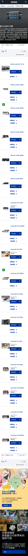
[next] (25, 45)
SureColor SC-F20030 (17, 273)
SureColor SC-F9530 (17, 412)
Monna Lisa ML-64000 (17, 155)
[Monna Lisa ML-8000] (6, 184)
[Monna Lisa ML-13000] (6, 90)
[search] (25, 2)
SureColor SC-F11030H (17, 226)
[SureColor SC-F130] (6, 255)
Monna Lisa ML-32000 (17, 132)
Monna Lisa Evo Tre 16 (17, 64)
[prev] (18, 45)
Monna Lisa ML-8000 (17, 178)
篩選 (3, 51)
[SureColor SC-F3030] (6, 323)
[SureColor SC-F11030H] (6, 232)
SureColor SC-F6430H (17, 388)
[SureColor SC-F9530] (6, 418)
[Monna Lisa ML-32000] (6, 138)
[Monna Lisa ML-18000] (6, 114)
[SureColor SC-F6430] (6, 370)
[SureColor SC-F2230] (6, 300)
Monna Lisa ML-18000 (17, 108)
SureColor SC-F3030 (17, 317)
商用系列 (3, 6)
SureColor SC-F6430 (17, 364)
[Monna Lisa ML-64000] (6, 161)
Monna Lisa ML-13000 (17, 84)
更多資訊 (13, 71)
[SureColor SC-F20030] (6, 279)
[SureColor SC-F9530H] (6, 441)
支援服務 (12, 100)
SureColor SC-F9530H (17, 435)
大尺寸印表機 (10, 6)
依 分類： (24, 51)
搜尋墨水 (12, 76)
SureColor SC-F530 (16, 341)
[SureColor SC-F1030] (6, 208)
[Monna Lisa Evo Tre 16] (6, 70)
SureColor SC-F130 (16, 249)
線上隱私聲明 (12, 547)
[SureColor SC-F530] (6, 347)
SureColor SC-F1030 (17, 202)
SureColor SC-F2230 (17, 294)
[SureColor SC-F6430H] (6, 394)
